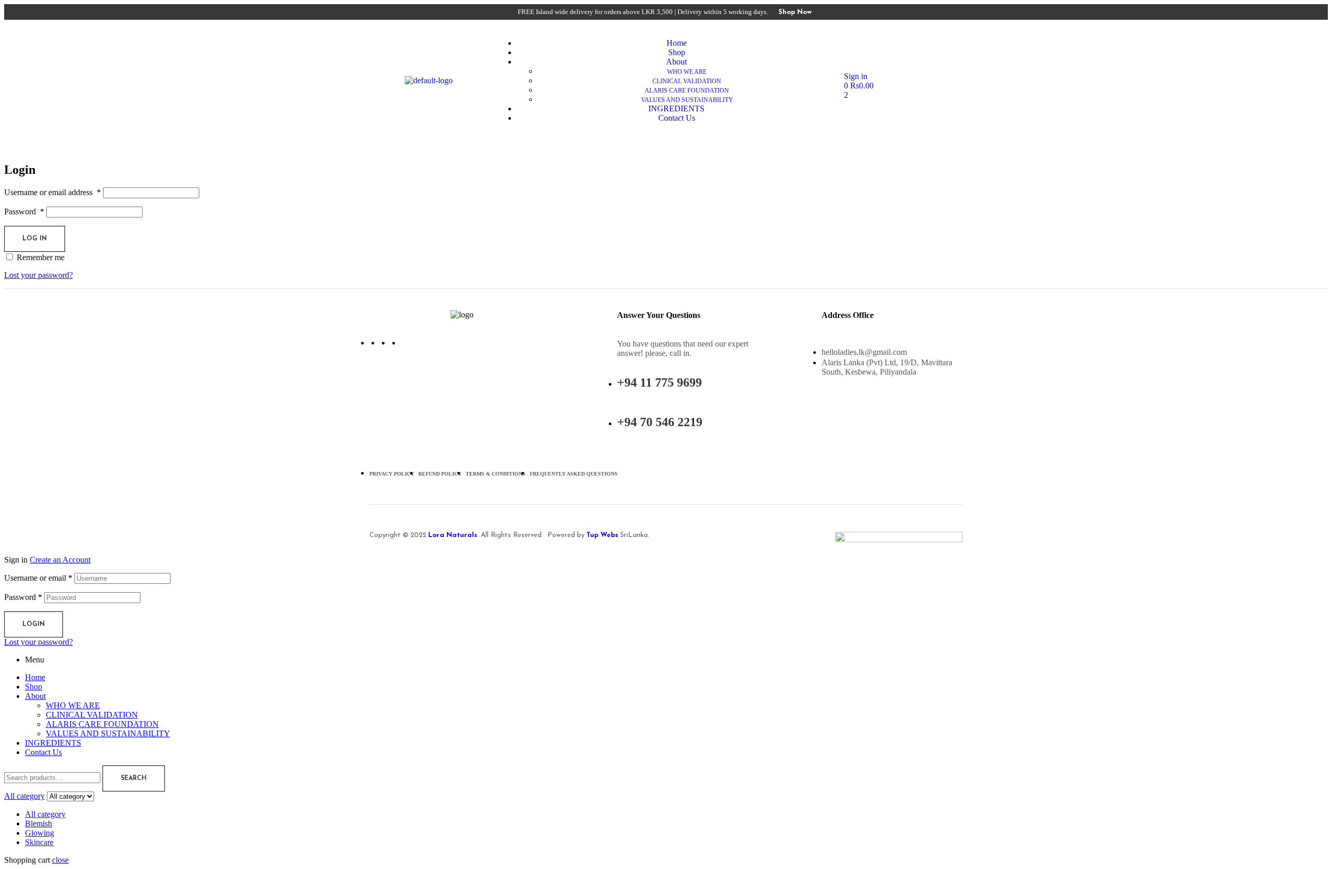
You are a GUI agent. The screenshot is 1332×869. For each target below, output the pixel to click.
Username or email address (52, 192)
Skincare (39, 842)
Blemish (38, 823)
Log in (34, 239)
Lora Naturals (451, 535)
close (60, 859)
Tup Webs (602, 535)
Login (33, 624)
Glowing (39, 832)
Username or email (38, 577)
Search (134, 778)
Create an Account (60, 559)
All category (45, 814)
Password (24, 211)
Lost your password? (38, 275)
